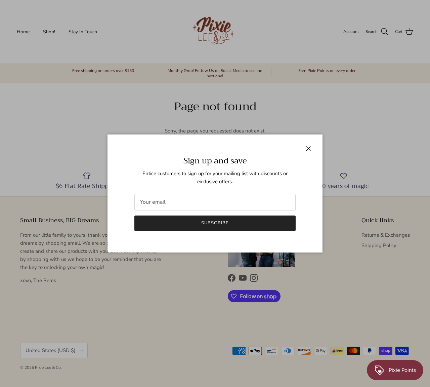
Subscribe (214, 223)
